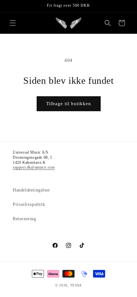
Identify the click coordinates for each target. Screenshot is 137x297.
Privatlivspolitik (29, 204)
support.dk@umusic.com (34, 167)
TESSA (76, 285)
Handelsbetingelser (31, 190)
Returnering (24, 218)
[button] (13, 23)
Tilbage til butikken (68, 103)
